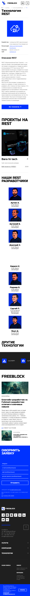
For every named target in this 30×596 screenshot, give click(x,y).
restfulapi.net (13, 51)
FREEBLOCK (12, 3)
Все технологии (14, 107)
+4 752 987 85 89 (9, 533)
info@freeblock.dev (15, 489)
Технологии (9, 7)
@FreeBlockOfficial (9, 531)
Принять (22, 590)
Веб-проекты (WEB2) (9, 166)
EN (23, 3)
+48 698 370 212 (9, 534)
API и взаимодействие (21, 7)
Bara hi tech (9, 159)
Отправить (15, 483)
